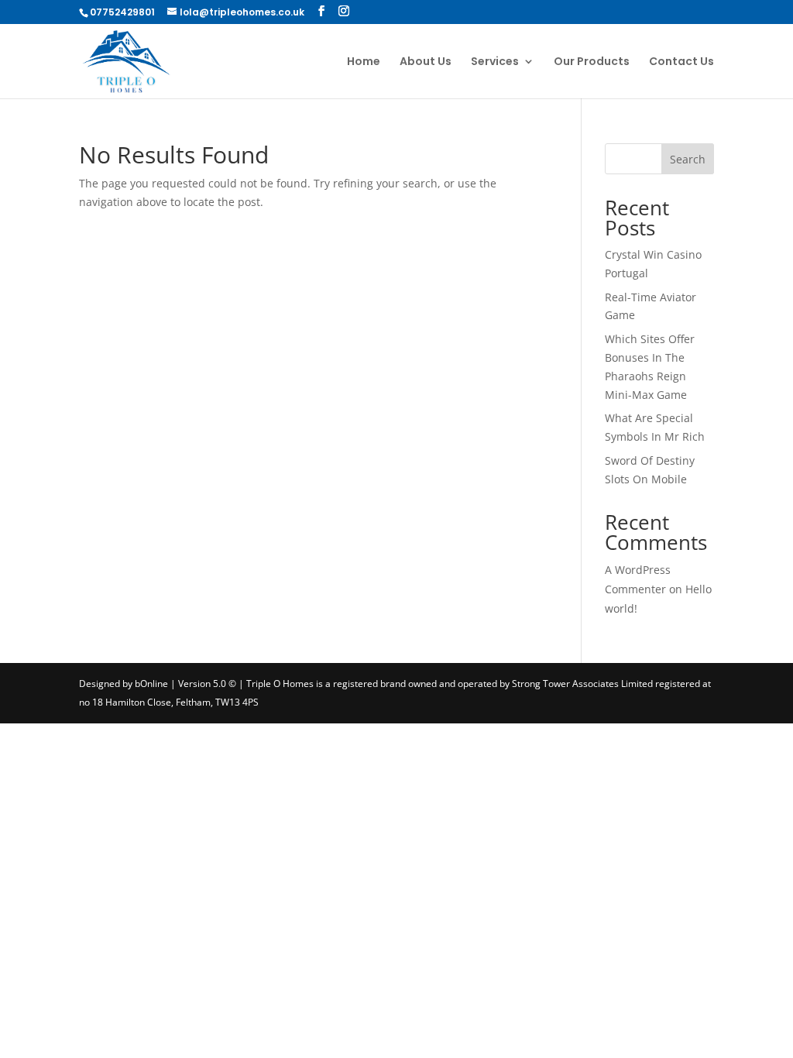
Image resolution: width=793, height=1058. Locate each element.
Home (363, 62)
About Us (425, 62)
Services (495, 62)
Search (687, 159)
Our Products (592, 62)
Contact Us (681, 62)
